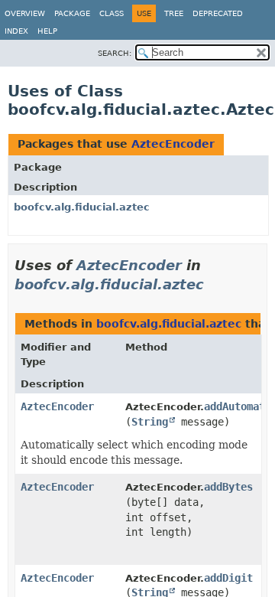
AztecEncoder (173, 144)
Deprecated (217, 13)
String (149, 422)
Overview (25, 13)
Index (16, 31)
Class (111, 13)
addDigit (228, 578)
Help (47, 31)
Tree (173, 13)
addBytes (228, 487)
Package (72, 13)
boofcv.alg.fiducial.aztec (82, 207)
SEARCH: (114, 53)
